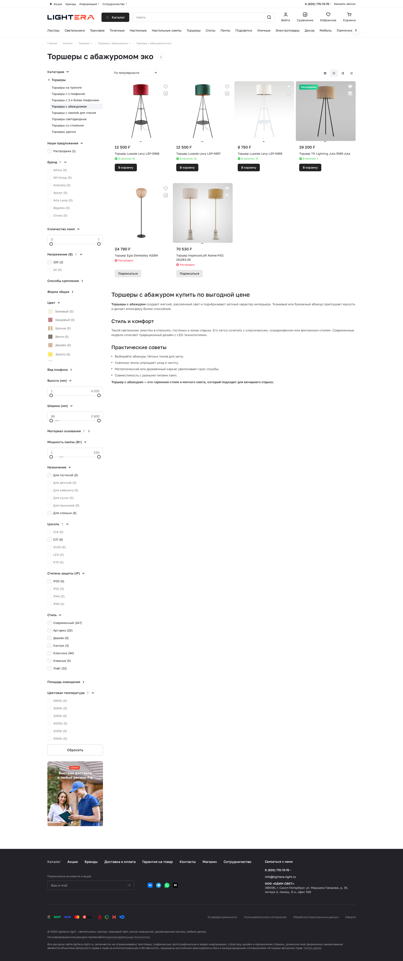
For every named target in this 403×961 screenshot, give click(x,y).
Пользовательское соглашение (265, 917)
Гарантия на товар (157, 862)
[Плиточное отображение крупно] (325, 73)
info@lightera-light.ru (280, 877)
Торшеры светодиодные (69, 119)
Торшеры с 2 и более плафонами (75, 100)
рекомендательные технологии (128, 937)
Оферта (350, 917)
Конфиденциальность (222, 917)
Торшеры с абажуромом (69, 106)
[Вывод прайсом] (352, 73)
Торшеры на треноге (67, 87)
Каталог (54, 862)
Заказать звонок (345, 3)
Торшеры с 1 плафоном (68, 94)
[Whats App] (166, 885)
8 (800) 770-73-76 (317, 4)
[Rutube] (175, 885)
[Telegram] (158, 885)
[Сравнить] (166, 93)
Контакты (188, 862)
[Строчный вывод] (343, 73)
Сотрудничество (237, 862)
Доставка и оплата (120, 862)
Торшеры (59, 80)
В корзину (125, 167)
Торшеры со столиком (68, 125)
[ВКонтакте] (150, 885)
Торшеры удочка (64, 131)
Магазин (210, 862)
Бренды (91, 862)
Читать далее (313, 948)
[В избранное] (166, 87)
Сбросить (75, 750)
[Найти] (269, 17)
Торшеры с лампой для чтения (74, 112)
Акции (72, 862)
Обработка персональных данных (316, 917)
